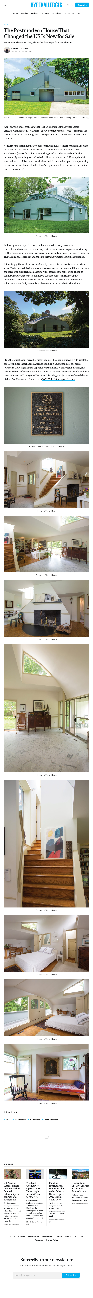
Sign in (70, 5)
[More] (79, 13)
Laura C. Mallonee (19, 48)
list (80, 359)
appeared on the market (57, 134)
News (6, 25)
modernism (35, 1120)
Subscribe (82, 5)
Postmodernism (51, 1120)
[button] (33, 1236)
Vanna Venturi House (60, 130)
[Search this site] (5, 5)
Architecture (20, 1120)
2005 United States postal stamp (58, 379)
